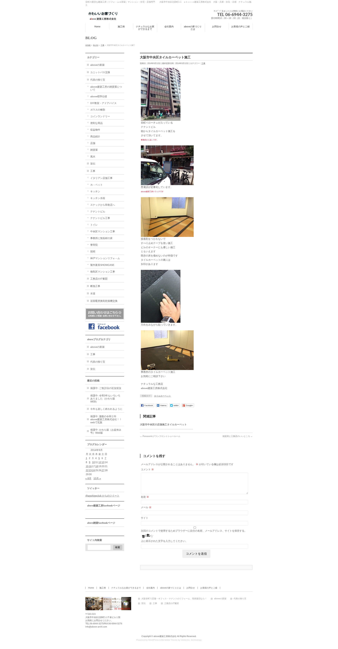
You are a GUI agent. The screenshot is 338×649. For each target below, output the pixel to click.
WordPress (153, 640)
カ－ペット (96, 184)
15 (87, 466)
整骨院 (94, 244)
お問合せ (190, 588)
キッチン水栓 (97, 198)
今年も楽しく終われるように (106, 409)
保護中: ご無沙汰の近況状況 (105, 388)
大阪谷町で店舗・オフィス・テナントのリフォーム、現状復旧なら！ (174, 599)
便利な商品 (96, 123)
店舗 (92, 143)
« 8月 (88, 478)
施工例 (102, 588)
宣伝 (92, 163)
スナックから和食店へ (102, 204)
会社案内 (150, 588)
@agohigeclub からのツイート (102, 495)
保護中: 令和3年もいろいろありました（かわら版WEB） (105, 398)
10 (93, 462)
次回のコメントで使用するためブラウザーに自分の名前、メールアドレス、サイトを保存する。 (194, 530)
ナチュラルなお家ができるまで (126, 588)
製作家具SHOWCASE (102, 265)
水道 (92, 293)
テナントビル (97, 211)
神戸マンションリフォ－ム (105, 258)
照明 (92, 251)
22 (87, 470)
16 (90, 466)
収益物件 (95, 129)
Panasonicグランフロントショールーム (160, 436)
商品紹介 (95, 136)
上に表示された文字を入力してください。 (164, 541)
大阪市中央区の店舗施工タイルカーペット (163, 424)
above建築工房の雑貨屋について (106, 88)
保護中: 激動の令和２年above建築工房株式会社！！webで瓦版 (106, 419)
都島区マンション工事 (102, 271)
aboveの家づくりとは (170, 588)
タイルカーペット (162, 396)
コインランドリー (100, 116)
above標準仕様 (98, 96)
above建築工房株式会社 (165, 636)
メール (146, 507)
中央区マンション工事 (102, 231)
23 (90, 470)
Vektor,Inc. (185, 640)
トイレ (94, 224)
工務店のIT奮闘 (98, 278)
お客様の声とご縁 (208, 588)
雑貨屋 (94, 149)
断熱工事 (95, 286)
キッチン (95, 191)
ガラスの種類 (97, 109)
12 (99, 462)
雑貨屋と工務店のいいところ (238, 436)
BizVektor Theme (169, 640)
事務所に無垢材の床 (101, 238)
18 (96, 466)
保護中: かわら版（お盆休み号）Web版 (105, 431)
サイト (144, 517)
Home (91, 588)
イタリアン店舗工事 (101, 178)
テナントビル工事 (100, 218)
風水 (92, 156)
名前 (145, 496)
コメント (147, 469)
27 (103, 470)
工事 (203, 63)
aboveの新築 (97, 64)
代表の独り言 (97, 79)
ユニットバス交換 (100, 72)
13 (103, 462)
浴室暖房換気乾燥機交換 (103, 300)
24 (93, 470)
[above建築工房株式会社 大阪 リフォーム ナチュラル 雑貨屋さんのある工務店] (103, 16)
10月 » (97, 478)
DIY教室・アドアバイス (103, 103)
